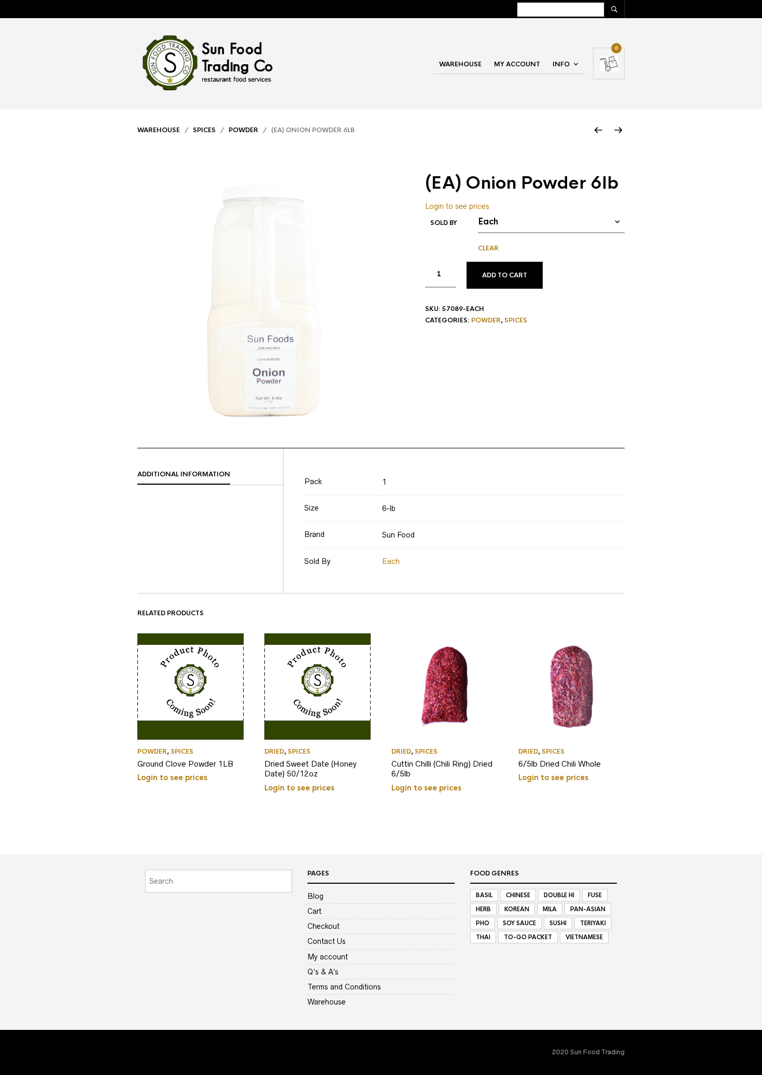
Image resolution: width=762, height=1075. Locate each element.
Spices (204, 130)
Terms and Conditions (344, 987)
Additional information (183, 474)
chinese (518, 895)
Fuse (595, 895)
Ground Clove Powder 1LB (185, 763)
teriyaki (593, 923)
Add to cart (504, 275)
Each (391, 561)
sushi (558, 923)
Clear (488, 248)
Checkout (323, 926)
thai (483, 937)
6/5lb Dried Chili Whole (559, 763)
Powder (243, 130)
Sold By (443, 223)
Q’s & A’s (322, 972)
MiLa (550, 909)
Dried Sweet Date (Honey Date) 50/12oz (310, 769)
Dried (274, 751)
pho (482, 923)
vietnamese (584, 937)
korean (516, 909)
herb (483, 909)
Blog (315, 896)
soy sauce (519, 923)
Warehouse (460, 64)
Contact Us (326, 941)
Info (561, 64)
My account (517, 64)
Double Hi (559, 895)
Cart (314, 911)
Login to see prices (457, 206)
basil (484, 895)
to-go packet (528, 937)
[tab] (210, 475)
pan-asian (587, 909)
